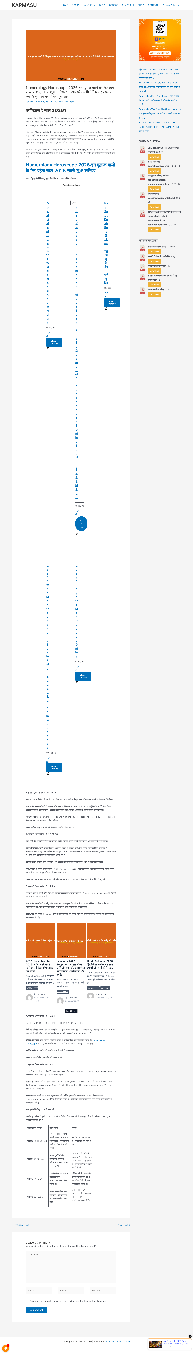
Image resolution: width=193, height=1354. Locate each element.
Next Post (124, 1225)
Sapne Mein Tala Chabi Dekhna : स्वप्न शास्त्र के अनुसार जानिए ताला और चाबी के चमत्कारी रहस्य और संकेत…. (160, 113)
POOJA (75, 5)
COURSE (113, 5)
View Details (54, 342)
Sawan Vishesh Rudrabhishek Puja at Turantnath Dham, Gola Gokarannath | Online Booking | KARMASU (76, 350)
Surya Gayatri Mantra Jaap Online (76, 610)
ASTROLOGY (52, 101)
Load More (71, 1011)
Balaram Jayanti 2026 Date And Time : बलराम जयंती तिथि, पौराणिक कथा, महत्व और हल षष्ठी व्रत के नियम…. (159, 126)
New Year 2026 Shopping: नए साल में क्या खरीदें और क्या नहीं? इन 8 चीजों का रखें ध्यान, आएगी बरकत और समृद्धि (71, 940)
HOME (65, 5)
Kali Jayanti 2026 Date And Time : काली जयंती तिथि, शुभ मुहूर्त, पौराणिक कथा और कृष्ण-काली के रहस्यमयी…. (159, 87)
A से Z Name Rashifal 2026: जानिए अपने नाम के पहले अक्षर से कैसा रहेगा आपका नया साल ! (40, 940)
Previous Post (20, 1225)
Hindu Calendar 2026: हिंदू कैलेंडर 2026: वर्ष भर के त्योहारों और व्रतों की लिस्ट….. (101, 940)
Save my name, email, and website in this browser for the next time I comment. (69, 1301)
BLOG (102, 5)
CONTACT (153, 5)
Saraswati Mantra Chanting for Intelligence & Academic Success (47, 656)
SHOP (141, 5)
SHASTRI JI (128, 5)
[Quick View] (47, 336)
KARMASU (24, 5)
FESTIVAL (105, 988)
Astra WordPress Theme (118, 1341)
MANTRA (87, 5)
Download (154, 157)
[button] (93, 5)
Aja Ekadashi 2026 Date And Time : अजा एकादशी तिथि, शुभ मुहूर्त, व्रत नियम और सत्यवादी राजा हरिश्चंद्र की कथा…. (159, 73)
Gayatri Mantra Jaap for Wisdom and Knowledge (47, 263)
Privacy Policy (169, 5)
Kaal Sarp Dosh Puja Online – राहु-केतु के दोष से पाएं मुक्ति (106, 243)
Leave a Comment (35, 101)
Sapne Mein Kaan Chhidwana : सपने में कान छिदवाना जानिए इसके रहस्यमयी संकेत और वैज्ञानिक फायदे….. (159, 100)
